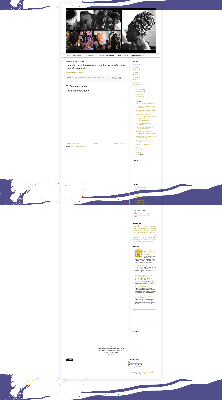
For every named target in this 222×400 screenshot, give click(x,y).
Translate (142, 367)
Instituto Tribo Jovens (141, 196)
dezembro (139, 89)
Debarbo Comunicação (147, 372)
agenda (138, 226)
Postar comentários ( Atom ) (79, 146)
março (138, 154)
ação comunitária (148, 236)
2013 (136, 74)
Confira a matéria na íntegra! (74, 72)
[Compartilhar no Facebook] (120, 78)
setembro (139, 96)
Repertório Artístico (140, 204)
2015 (136, 69)
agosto (138, 99)
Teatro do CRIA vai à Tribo (143, 131)
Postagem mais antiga (119, 143)
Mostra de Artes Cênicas (148, 234)
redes (151, 232)
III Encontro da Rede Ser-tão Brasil (146, 133)
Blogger (146, 374)
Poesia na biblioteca (140, 286)
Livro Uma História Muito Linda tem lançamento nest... (146, 136)
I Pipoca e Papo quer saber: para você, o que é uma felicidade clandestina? (150, 252)
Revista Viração (139, 200)
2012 (136, 77)
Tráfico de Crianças (147, 237)
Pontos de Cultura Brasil (141, 191)
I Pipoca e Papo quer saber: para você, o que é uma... (145, 106)
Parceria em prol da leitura (142, 265)
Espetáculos (89, 55)
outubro (138, 94)
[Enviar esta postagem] (108, 77)
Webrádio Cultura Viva (141, 202)
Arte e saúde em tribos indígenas (145, 103)
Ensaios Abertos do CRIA (143, 114)
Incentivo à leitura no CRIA (143, 144)
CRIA (147, 226)
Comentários (139, 217)
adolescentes (137, 237)
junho (138, 147)
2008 (136, 87)
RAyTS (137, 194)
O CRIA (67, 55)
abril (137, 152)
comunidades (139, 241)
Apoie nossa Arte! (138, 55)
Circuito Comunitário (106, 55)
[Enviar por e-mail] (113, 78)
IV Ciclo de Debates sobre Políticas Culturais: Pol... (146, 117)
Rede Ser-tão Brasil (140, 187)
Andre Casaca (145, 239)
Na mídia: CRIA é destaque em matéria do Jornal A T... (144, 127)
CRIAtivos (77, 55)
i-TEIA (136, 198)
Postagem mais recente (73, 143)
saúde (147, 230)
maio (137, 149)
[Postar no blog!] (115, 78)
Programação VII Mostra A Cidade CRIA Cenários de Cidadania (144, 276)
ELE (155, 236)
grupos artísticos (150, 241)
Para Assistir (123, 55)
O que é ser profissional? (143, 120)
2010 (136, 82)
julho (137, 101)
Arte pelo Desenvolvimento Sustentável (143, 123)
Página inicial (96, 143)
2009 (136, 84)
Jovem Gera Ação (140, 189)
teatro (153, 226)
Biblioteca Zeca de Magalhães (144, 231)
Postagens (139, 213)
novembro (139, 91)
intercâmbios (137, 236)
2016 (136, 67)
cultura (144, 241)
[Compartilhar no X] (118, 78)
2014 (136, 72)
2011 (136, 79)
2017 (136, 64)
